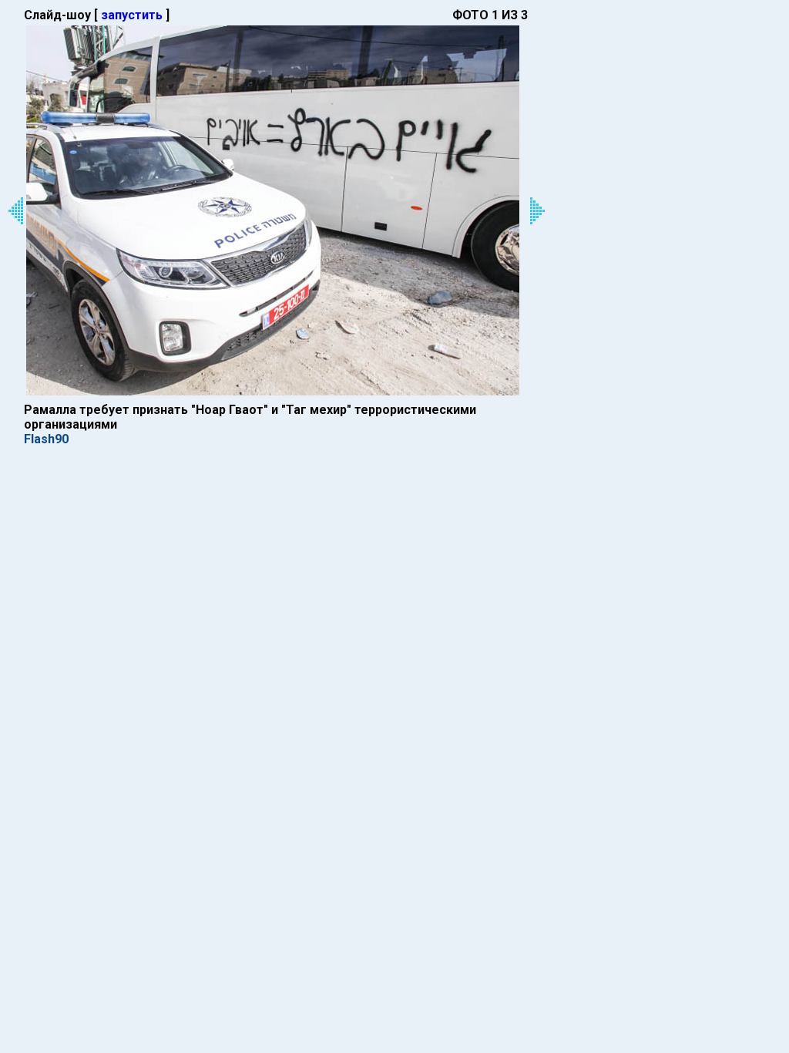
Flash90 (46, 439)
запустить (132, 15)
